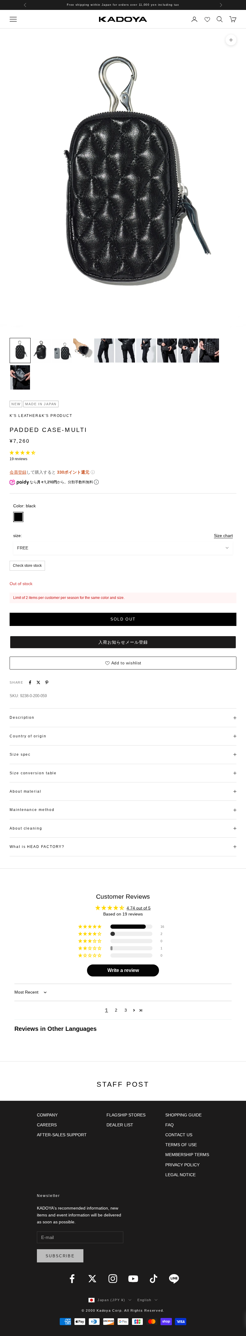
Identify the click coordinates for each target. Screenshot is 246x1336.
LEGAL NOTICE (180, 1174)
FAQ (169, 1124)
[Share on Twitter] (38, 682)
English (144, 1300)
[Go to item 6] (125, 350)
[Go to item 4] (83, 350)
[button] (22, 452)
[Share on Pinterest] (46, 682)
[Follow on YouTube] (133, 1278)
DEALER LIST (119, 1124)
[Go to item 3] (62, 350)
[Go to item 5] (104, 350)
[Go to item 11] (20, 377)
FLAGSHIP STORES (126, 1115)
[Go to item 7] (146, 350)
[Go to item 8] (167, 350)
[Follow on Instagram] (112, 1278)
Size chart (223, 535)
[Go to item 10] (209, 350)
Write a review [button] (123, 970)
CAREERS (47, 1124)
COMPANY (47, 1115)
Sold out (123, 619)
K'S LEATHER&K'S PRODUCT (41, 416)
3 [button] (125, 1010)
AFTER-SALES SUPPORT (62, 1134)
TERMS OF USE (181, 1144)
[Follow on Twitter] (92, 1278)
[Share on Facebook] (30, 682)
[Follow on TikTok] (153, 1278)
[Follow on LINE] (174, 1278)
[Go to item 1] (20, 350)
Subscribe (60, 1256)
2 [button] (116, 1010)
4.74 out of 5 (139, 908)
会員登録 (18, 472)
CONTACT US (178, 1134)
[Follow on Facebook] (72, 1278)
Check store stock (27, 565)
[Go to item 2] (41, 350)
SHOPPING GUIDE (183, 1115)
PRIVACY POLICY (182, 1164)
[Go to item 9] (188, 350)
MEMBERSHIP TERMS (187, 1154)
